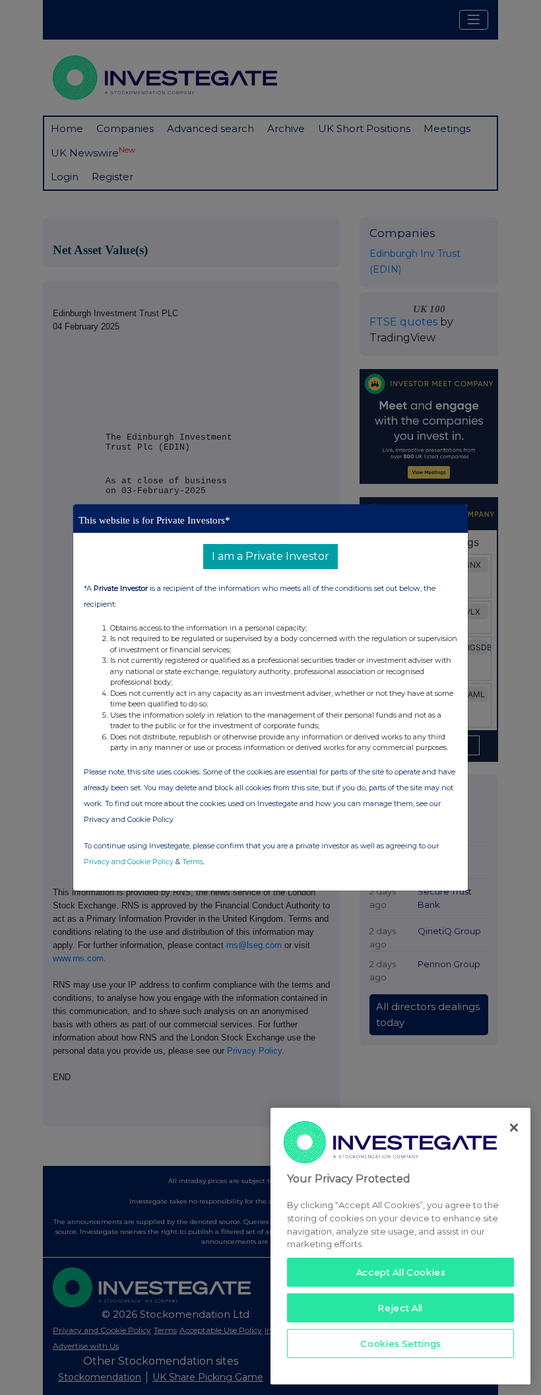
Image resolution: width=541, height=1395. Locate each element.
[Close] (513, 1127)
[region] (400, 1246)
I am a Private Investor (270, 556)
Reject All (400, 1308)
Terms (192, 861)
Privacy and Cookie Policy (129, 861)
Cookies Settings (400, 1343)
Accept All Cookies (400, 1272)
